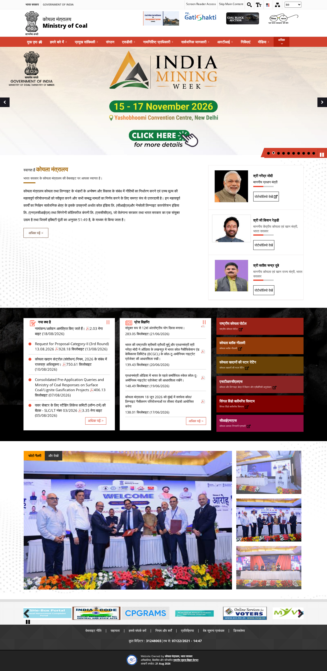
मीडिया (264, 41)
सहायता (115, 630)
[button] (258, 4)
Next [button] (323, 107)
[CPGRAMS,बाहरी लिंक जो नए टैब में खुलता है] (145, 613)
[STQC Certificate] (131, 659)
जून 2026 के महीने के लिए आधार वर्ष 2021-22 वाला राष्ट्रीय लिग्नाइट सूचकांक (69, 408)
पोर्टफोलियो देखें (264, 196)
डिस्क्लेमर (239, 630)
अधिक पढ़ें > (35, 233)
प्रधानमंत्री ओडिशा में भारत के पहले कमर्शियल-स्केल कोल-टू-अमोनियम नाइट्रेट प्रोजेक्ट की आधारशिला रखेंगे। (161, 357)
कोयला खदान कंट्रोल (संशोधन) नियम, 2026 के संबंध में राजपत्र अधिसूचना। (71, 341)
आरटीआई (225, 41)
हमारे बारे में (58, 41)
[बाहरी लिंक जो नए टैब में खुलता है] (241, 329)
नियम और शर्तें (163, 630)
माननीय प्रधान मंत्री (265, 182)
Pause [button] (322, 154)
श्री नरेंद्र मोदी (263, 175)
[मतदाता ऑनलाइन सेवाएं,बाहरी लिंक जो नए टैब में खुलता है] (244, 613)
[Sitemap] (277, 4)
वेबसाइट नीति (93, 630)
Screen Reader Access (201, 4)
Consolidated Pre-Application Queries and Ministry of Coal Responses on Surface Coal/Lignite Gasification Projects (69, 364)
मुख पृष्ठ (32, 41)
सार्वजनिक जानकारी (195, 41)
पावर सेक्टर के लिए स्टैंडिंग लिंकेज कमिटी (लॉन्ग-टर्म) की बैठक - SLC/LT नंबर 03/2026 (70, 388)
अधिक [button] (281, 40)
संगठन (110, 41)
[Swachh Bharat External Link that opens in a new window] (283, 18)
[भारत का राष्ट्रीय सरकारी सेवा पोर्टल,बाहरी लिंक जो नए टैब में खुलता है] (195, 613)
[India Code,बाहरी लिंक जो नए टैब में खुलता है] (96, 613)
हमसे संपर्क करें (137, 630)
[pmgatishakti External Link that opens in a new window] (202, 18)
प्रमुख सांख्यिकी (86, 41)
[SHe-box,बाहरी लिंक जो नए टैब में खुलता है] (47, 613)
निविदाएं (245, 41)
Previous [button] (5, 107)
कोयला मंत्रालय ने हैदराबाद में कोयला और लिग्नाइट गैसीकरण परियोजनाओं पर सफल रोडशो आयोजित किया (161, 405)
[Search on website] (249, 4)
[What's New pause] (108, 322)
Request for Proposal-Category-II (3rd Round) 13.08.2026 (72, 326)
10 (313, 153)
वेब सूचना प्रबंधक (213, 630)
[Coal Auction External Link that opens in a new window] (242, 18)
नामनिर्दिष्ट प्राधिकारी (158, 41)
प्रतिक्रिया (187, 630)
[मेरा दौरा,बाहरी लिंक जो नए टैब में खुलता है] (293, 613)
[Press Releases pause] (204, 322)
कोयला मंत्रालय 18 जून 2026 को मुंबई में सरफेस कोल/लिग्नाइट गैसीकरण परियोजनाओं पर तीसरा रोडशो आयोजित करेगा (159, 381)
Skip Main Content (231, 4)
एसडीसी (128, 41)
